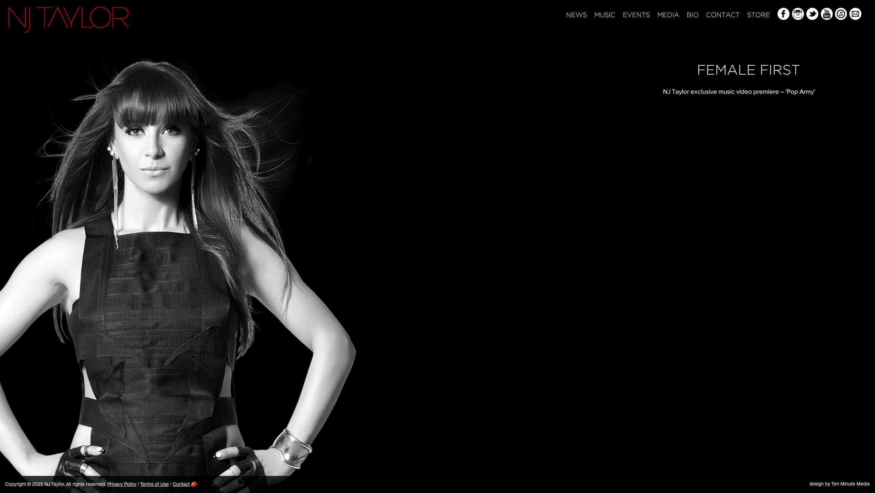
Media (668, 15)
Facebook (784, 14)
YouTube (827, 14)
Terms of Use (154, 484)
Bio (693, 15)
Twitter (812, 14)
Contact (723, 15)
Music (604, 15)
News (576, 15)
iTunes (841, 14)
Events (636, 15)
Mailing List (855, 14)
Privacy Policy (121, 484)
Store (758, 15)
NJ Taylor (69, 20)
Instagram (798, 14)
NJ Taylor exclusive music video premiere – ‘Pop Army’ (739, 91)
